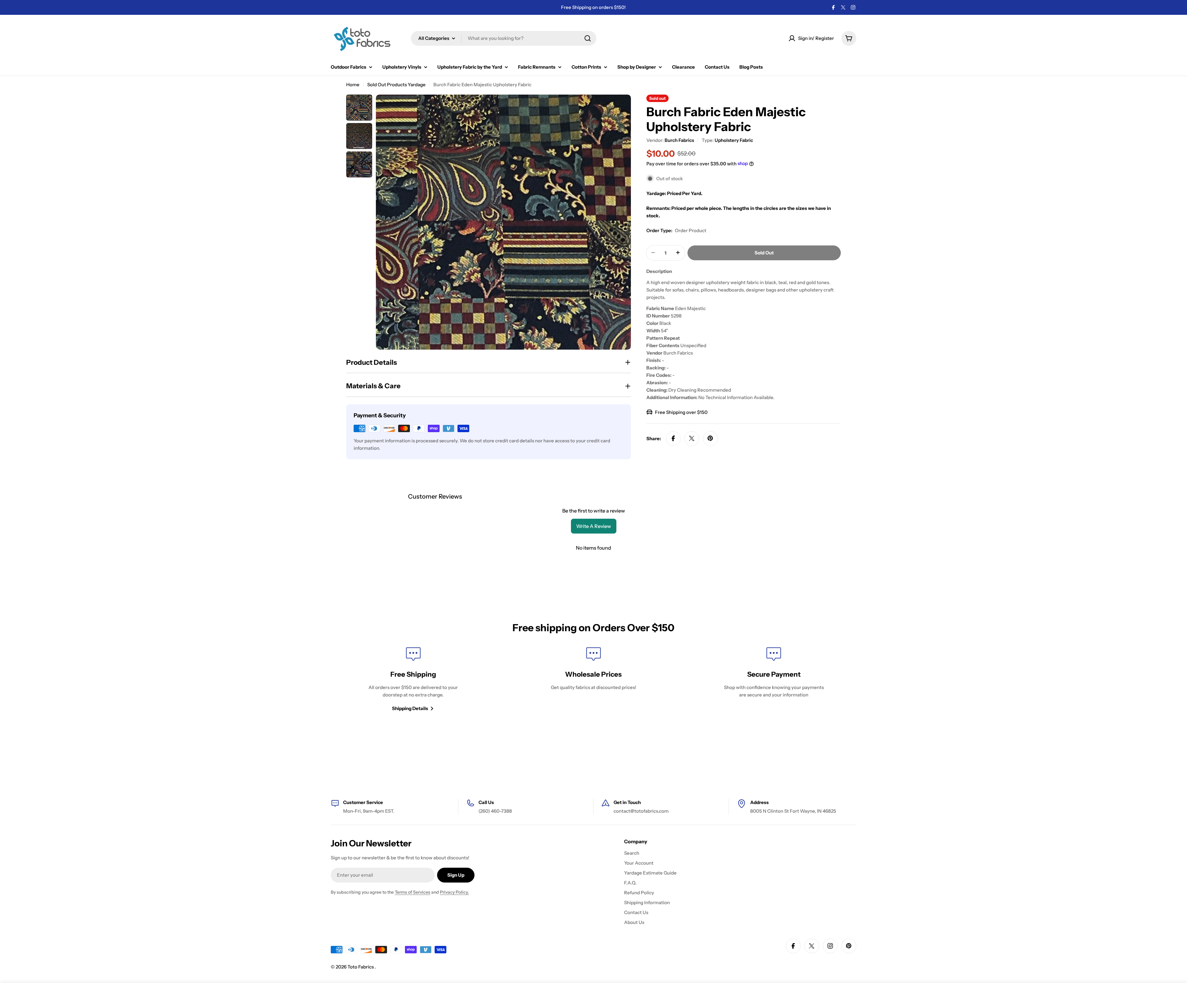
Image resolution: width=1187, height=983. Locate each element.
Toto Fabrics (361, 967)
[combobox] (503, 38)
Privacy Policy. (454, 892)
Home (353, 84)
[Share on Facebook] (673, 438)
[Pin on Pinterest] (710, 438)
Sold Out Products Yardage (396, 84)
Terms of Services (412, 892)
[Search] (587, 38)
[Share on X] (691, 438)
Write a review (593, 526)
